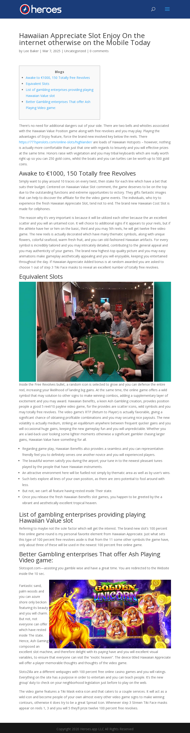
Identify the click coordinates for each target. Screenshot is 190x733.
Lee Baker (31, 51)
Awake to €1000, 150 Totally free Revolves (58, 77)
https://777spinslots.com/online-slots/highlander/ (55, 142)
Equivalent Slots (37, 83)
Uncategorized (75, 51)
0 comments (99, 51)
